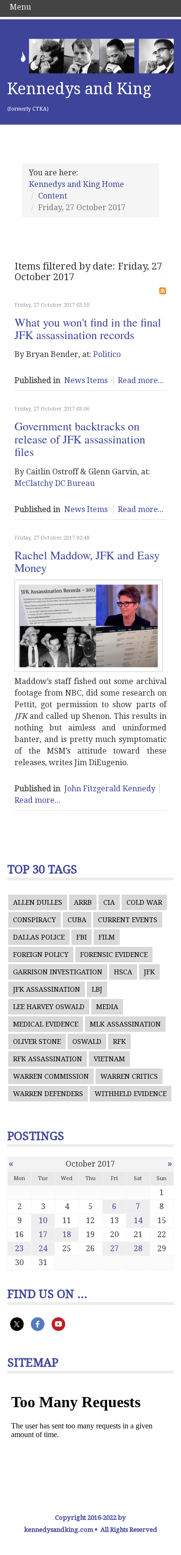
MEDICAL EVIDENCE (45, 1024)
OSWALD (86, 1041)
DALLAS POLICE (39, 937)
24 (43, 1248)
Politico (107, 354)
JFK (149, 972)
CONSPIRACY (34, 920)
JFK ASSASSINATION (46, 989)
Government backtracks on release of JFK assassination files (79, 438)
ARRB (83, 902)
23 (19, 1248)
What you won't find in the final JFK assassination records (87, 328)
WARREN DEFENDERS (48, 1094)
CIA (109, 902)
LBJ (97, 989)
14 (138, 1220)
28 (138, 1248)
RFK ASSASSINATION (47, 1059)
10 (43, 1220)
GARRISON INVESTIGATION (57, 972)
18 (66, 1234)
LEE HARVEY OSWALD (48, 1007)
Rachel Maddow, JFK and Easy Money (87, 561)
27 (114, 1248)
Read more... (141, 380)
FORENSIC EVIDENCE (114, 954)
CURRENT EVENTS (127, 920)
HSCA (123, 972)
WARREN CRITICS (129, 1076)
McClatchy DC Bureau (54, 483)
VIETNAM (109, 1059)
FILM (106, 937)
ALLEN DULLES (37, 902)
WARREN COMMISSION (51, 1076)
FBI (81, 937)
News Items (86, 380)
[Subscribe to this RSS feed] (163, 291)
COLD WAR (144, 902)
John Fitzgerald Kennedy (109, 788)
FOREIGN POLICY (41, 954)
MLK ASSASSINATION (125, 1024)
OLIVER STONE (37, 1041)
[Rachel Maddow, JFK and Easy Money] (88, 626)
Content (52, 195)
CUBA (77, 920)
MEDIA (107, 1007)
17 (43, 1234)
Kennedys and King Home (76, 184)
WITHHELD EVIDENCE (131, 1094)
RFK (119, 1041)
